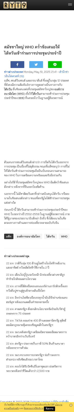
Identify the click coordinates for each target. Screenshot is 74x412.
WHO (21, 93)
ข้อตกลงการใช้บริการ (33, 408)
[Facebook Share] (17, 64)
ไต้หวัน (8, 89)
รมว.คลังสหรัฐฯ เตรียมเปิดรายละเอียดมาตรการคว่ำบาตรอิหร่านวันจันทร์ (36, 334)
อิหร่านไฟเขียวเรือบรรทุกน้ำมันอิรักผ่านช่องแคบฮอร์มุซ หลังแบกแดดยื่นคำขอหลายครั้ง (36, 300)
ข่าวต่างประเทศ (13, 71)
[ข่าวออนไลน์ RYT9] (14, 5)
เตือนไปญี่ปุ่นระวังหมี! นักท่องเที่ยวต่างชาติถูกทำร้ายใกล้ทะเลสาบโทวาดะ (35, 277)
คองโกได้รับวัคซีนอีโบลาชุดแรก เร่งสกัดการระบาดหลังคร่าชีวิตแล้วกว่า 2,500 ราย (33, 369)
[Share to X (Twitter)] (36, 64)
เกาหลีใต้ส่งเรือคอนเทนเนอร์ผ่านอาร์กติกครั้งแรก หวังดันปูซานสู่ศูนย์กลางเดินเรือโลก (37, 288)
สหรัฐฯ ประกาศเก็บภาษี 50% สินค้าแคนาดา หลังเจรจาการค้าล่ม (35, 346)
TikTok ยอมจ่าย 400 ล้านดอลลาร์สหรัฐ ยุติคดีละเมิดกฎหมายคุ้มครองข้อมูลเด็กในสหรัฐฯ (36, 323)
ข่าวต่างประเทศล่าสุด (16, 256)
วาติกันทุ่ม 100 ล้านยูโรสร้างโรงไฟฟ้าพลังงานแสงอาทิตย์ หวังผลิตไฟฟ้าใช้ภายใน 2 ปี (35, 265)
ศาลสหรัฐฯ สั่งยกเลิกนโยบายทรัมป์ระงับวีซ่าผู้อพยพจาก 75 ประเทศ (35, 311)
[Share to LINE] (55, 64)
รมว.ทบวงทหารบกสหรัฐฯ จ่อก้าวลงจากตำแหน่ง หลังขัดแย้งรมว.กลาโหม (33, 357)
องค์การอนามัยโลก (28, 236)
